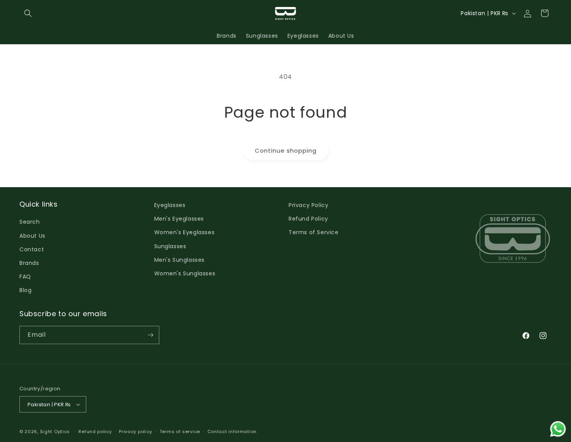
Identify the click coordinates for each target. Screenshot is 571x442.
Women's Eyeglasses (184, 232)
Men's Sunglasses (179, 260)
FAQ (25, 276)
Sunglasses (170, 246)
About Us (32, 236)
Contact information (232, 431)
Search (29, 222)
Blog (25, 290)
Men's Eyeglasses (179, 219)
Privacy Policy (308, 205)
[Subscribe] (150, 335)
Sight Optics (55, 431)
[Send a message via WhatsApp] (558, 429)
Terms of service (180, 431)
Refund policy (94, 431)
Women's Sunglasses (185, 273)
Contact (31, 249)
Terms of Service (314, 232)
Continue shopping (286, 150)
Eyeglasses (170, 205)
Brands (29, 263)
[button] (28, 13)
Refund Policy (308, 219)
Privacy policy (135, 431)
